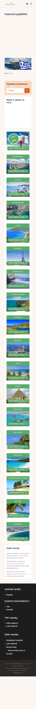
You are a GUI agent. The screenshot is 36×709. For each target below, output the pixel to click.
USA (8, 607)
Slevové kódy (11, 647)
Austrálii (10, 610)
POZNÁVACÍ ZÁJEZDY (14, 640)
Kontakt (9, 654)
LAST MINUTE (12, 626)
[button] (11, 73)
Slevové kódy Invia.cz (16, 650)
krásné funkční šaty (12, 564)
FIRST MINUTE (12, 623)
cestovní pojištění (23, 556)
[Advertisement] (18, 39)
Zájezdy (10, 595)
